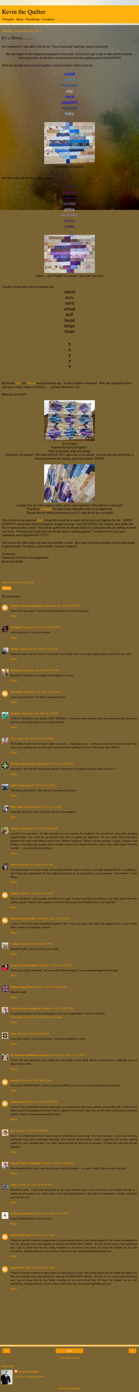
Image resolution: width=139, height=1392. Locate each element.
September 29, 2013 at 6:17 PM (36, 785)
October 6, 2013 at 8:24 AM (36, 1080)
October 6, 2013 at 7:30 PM (42, 1101)
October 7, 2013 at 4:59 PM (31, 1130)
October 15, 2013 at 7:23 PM (51, 1213)
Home (70, 1350)
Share (7, 588)
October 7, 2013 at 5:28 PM (57, 1163)
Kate (13, 1033)
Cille (13, 1184)
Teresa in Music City (22, 763)
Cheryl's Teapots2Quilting (26, 605)
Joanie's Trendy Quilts (24, 965)
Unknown (16, 691)
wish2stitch (17, 1101)
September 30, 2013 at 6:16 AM (42, 806)
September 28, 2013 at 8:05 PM (41, 627)
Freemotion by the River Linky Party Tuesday (36, 1017)
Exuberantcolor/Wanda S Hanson (30, 1055)
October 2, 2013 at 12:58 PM (49, 986)
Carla (13, 785)
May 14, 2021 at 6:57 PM (39, 1235)
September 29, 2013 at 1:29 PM (41, 691)
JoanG (14, 893)
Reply (13, 615)
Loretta (14, 1080)
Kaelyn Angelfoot (21, 986)
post (40, 520)
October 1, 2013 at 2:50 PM (52, 918)
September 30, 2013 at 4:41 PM (34, 864)
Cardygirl (46, 509)
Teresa (31, 383)
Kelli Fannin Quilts (21, 1213)
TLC (13, 738)
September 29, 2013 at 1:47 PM (40, 713)
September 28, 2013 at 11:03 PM (38, 648)
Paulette (15, 713)
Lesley (14, 943)
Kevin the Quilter (23, 11)
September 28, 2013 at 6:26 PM (62, 605)
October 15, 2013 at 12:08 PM (34, 1184)
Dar (18, 383)
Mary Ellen (16, 806)
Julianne (15, 670)
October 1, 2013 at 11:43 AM (36, 893)
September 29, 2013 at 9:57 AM (40, 670)
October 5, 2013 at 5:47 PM (68, 1055)
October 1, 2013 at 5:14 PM (55, 965)
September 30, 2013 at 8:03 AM (39, 828)
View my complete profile (28, 1376)
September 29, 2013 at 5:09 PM (35, 738)
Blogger (76, 1388)
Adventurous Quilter (23, 918)
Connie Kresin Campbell (25, 1008)
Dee (12, 864)
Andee (14, 648)
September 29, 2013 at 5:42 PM (55, 763)
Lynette (15, 828)
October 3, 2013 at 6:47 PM (57, 1008)
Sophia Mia (17, 1235)
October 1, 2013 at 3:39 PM (35, 943)
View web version (69, 1357)
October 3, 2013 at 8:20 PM (33, 1033)
